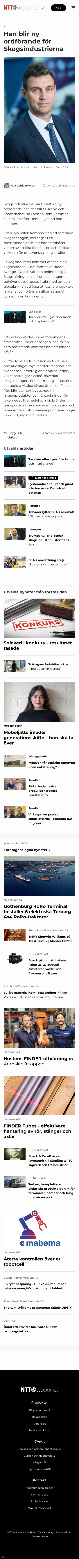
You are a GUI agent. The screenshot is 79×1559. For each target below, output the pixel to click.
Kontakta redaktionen (39, 1488)
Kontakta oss (39, 1494)
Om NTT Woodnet (39, 1508)
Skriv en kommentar (60, 433)
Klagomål (39, 1462)
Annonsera (39, 1423)
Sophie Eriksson (25, 185)
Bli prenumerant (39, 1410)
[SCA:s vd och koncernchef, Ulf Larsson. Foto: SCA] (39, 110)
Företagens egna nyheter (25, 850)
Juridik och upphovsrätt (39, 1455)
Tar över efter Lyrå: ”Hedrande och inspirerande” (50, 319)
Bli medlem (39, 1417)
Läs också (35, 311)
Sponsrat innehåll (39, 1469)
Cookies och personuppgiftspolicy (39, 1449)
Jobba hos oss (39, 1501)
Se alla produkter (40, 1430)
